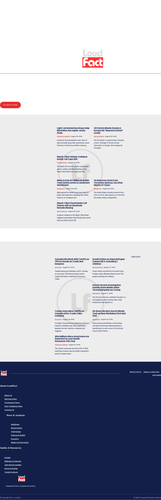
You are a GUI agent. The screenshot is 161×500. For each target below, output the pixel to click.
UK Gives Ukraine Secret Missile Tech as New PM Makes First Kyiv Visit (109, 313)
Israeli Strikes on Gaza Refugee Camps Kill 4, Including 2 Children (108, 261)
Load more (135, 256)
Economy (58, 267)
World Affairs (99, 136)
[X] (157, 49)
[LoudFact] (93, 58)
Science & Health (63, 136)
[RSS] (155, 49)
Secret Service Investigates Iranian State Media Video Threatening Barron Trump (106, 287)
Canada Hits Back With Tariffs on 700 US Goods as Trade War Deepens (72, 261)
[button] (144, 49)
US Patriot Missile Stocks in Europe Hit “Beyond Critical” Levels (108, 130)
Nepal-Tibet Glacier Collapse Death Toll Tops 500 (72, 157)
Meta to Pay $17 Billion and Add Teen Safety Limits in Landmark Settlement (73, 182)
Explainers (61, 189)
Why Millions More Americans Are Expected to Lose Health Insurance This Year (72, 338)
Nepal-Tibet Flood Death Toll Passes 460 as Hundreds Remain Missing (72, 205)
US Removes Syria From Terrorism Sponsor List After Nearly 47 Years (108, 182)
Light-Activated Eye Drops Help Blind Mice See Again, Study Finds (73, 130)
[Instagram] (152, 49)
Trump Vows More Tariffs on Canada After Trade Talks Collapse (69, 313)
